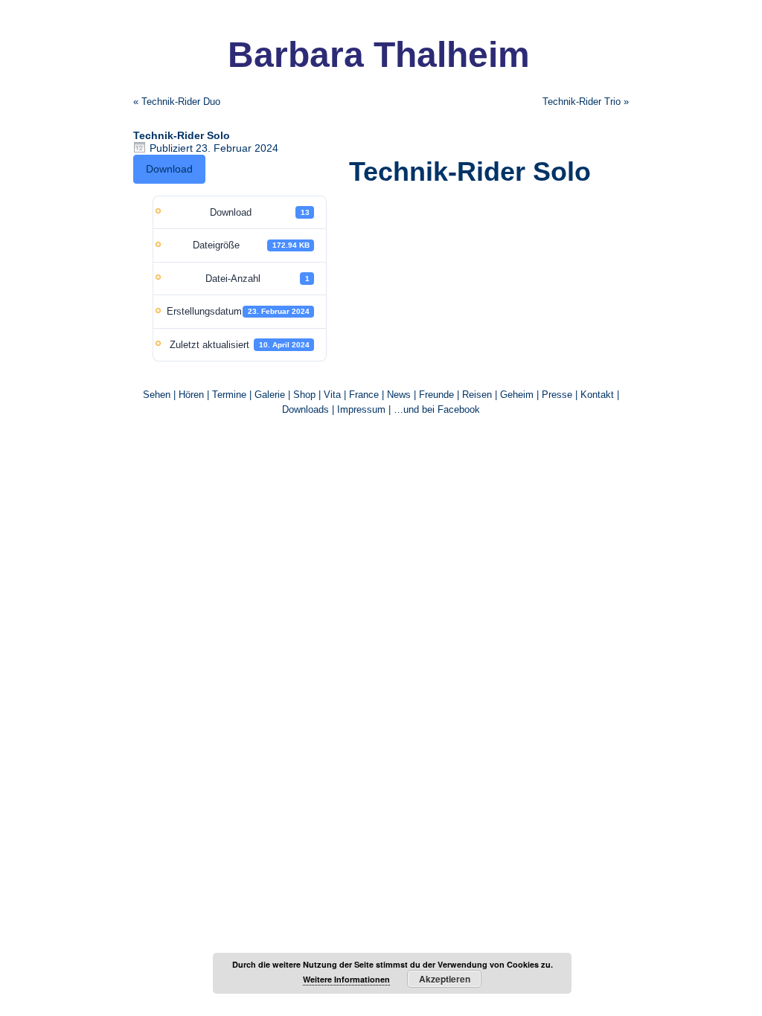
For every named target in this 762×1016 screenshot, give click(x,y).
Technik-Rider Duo (180, 101)
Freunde (436, 394)
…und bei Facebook (437, 409)
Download (169, 169)
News (399, 394)
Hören (191, 394)
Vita (332, 394)
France (364, 394)
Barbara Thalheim (379, 54)
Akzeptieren (444, 979)
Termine (230, 394)
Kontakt (597, 394)
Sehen (156, 394)
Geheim (518, 394)
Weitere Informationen (346, 979)
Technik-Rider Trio (581, 101)
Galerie (269, 394)
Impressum (361, 409)
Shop (304, 394)
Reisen (477, 394)
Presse (557, 394)
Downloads (305, 409)
